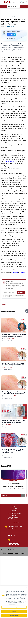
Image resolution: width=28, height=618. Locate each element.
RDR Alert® (4, 304)
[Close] (26, 588)
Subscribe (20, 292)
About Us (14, 507)
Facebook (15, 272)
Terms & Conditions (14, 517)
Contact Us (14, 512)
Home (4, 553)
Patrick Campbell (8, 424)
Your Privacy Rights (14, 607)
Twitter (23, 272)
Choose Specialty (12, 6)
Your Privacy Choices (14, 519)
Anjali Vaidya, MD (8, 455)
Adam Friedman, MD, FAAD (10, 367)
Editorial (14, 510)
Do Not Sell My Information (14, 514)
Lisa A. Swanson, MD (9, 338)
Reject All (14, 611)
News (16, 553)
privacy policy (7, 296)
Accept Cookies (14, 615)
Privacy (14, 515)
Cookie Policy (12, 604)
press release (10, 161)
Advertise (14, 508)
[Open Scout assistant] (20, 2)
